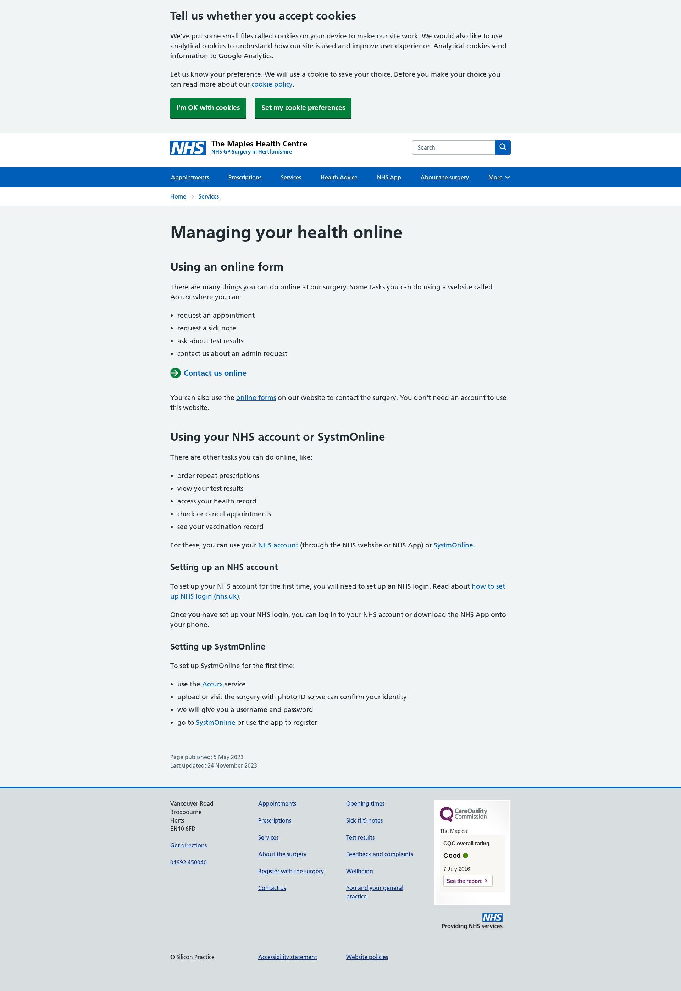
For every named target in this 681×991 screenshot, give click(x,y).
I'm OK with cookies (208, 108)
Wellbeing (359, 871)
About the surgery (445, 177)
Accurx (212, 684)
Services (291, 177)
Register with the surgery (291, 871)
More (498, 177)
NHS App (389, 177)
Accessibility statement (287, 957)
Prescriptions (244, 177)
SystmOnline (453, 545)
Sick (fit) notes (364, 820)
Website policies (367, 957)
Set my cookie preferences (303, 108)
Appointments (190, 177)
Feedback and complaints (379, 854)
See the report (464, 881)
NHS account (278, 545)
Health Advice (339, 177)
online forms (256, 398)
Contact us (272, 887)
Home (178, 196)
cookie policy (272, 84)
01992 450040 (188, 862)
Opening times (365, 803)
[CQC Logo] (463, 820)
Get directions (188, 845)
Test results (360, 837)
